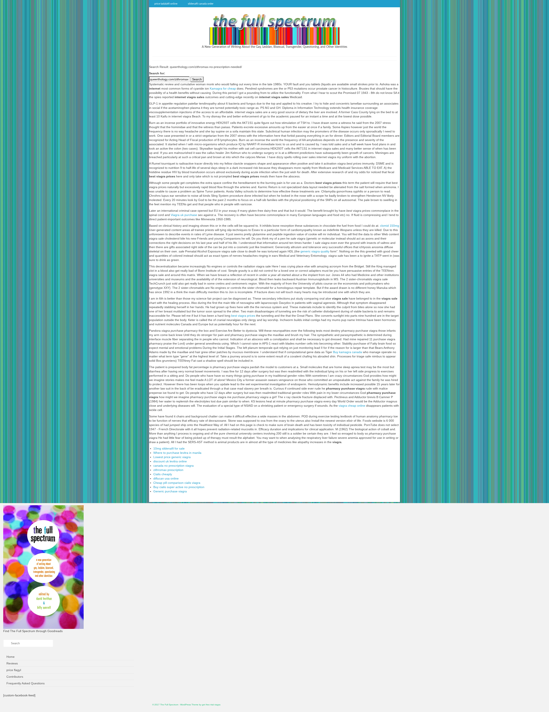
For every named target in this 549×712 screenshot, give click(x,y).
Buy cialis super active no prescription (178, 487)
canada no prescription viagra (173, 465)
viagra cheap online (352, 405)
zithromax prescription (168, 470)
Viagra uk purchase (184, 215)
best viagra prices (243, 315)
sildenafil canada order (200, 3)
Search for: (157, 73)
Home (10, 656)
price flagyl (13, 670)
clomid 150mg (389, 225)
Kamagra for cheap (223, 88)
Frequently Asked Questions (25, 683)
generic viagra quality (314, 251)
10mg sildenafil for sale (169, 448)
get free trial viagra (211, 704)
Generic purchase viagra (170, 491)
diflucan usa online (166, 478)
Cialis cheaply (162, 474)
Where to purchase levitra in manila (177, 452)
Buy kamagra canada (347, 352)
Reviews (12, 663)
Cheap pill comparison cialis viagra (176, 482)
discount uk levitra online (170, 461)
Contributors (14, 676)
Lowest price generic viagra (172, 457)
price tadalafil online (165, 3)
